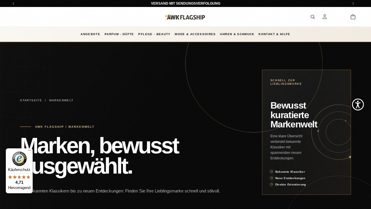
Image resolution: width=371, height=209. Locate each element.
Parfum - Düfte (119, 34)
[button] (358, 104)
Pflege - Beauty (154, 34)
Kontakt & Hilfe (274, 34)
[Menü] (29, 151)
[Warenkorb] (353, 16)
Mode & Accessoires (195, 34)
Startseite (31, 100)
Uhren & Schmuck (237, 34)
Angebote (90, 34)
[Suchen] (312, 16)
